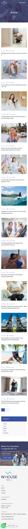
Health (4, 114)
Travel (4, 209)
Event (4, 430)
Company (5, 433)
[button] (3, 525)
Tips (4, 50)
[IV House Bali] (4, 2)
